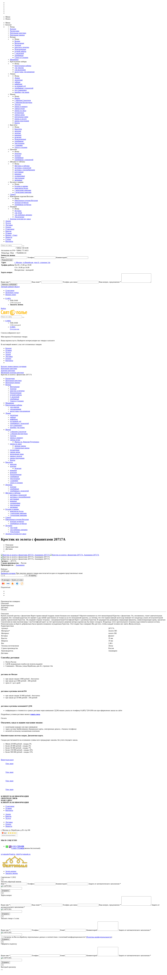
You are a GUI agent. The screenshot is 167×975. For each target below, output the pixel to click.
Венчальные (19, 43)
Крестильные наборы (23, 66)
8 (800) (8, 321)
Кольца (17, 41)
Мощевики (14, 59)
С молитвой (19, 53)
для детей (18, 213)
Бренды (8, 231)
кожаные (18, 135)
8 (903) (17, 846)
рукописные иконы (22, 448)
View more (9, 764)
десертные (19, 80)
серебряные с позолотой (24, 88)
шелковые (18, 180)
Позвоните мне (7, 260)
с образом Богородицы (23, 102)
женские (18, 131)
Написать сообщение (9, 284)
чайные (17, 82)
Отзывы (8, 233)
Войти (3, 308)
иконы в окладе (21, 119)
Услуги (8, 223)
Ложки (17, 78)
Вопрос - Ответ (11, 235)
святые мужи (20, 109)
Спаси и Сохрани (21, 57)
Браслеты (18, 129)
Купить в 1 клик (17, 580)
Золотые (18, 45)
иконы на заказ (20, 111)
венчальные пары (21, 117)
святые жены (20, 115)
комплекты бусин (21, 188)
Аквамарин (20, 565)
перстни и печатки (22, 47)
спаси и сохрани (21, 147)
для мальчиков (20, 70)
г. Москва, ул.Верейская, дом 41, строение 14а (32, 262)
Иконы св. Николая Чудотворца (27, 442)
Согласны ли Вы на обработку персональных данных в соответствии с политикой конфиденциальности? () (58, 937)
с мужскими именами (23, 192)
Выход (17, 287)
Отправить (5, 891)
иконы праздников (22, 121)
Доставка (9, 225)
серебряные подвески (23, 205)
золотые (18, 133)
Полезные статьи (12, 293)
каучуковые (19, 172)
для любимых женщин (23, 215)
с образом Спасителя (23, 100)
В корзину (32, 575)
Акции (8, 221)
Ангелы (18, 104)
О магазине (9, 229)
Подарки (18, 211)
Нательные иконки (17, 35)
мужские (18, 137)
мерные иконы (20, 446)
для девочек (19, 68)
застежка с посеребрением (25, 170)
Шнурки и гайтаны (22, 166)
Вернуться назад (7, 760)
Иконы (17, 98)
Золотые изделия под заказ (20, 219)
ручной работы (20, 51)
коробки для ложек (22, 92)
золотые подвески (22, 203)
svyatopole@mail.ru (8, 854)
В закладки (6, 580)
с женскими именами (23, 190)
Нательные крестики (18, 33)
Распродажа (14, 31)
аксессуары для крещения (24, 72)
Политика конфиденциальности (99, 937)
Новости (8, 237)
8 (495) (8, 298)
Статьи (8, 239)
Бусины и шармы (21, 186)
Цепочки (18, 153)
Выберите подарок (8, 573)
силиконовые (20, 176)
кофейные (18, 84)
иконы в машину (21, 106)
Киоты (17, 123)
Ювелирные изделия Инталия (26, 200)
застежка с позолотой (23, 168)
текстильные (19, 143)
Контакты (9, 241)
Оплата (8, 227)
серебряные (19, 55)
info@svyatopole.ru (23, 854)
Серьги (13, 194)
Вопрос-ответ (10, 295)
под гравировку (21, 90)
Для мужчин (19, 217)
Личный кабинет (8, 287)
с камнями (19, 145)
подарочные (19, 113)
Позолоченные (20, 49)
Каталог (13, 29)
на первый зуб (20, 86)
